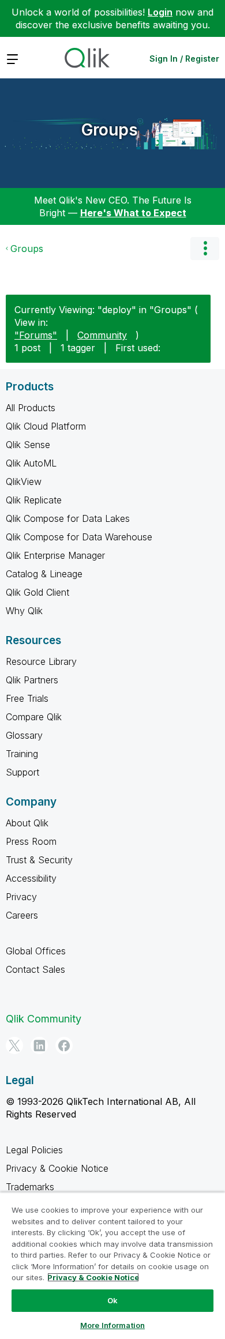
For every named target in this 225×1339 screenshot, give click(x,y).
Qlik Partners (32, 680)
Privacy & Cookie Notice (57, 1168)
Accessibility (31, 878)
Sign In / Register (184, 58)
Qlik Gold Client (37, 592)
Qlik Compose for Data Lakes (68, 518)
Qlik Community (43, 1019)
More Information (112, 1325)
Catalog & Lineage (44, 574)
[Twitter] (14, 1045)
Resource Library (41, 661)
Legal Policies (34, 1150)
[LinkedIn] (39, 1045)
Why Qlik (24, 610)
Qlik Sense (28, 444)
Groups (109, 130)
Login (160, 12)
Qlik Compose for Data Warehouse (79, 537)
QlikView (24, 481)
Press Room (31, 841)
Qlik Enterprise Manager (55, 555)
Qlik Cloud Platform (46, 426)
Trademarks (30, 1187)
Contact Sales (35, 969)
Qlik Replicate (34, 500)
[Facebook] (64, 1045)
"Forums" (35, 335)
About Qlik (27, 823)
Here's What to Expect (133, 213)
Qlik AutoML (31, 463)
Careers (22, 915)
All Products (30, 407)
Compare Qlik (34, 717)
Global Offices (36, 951)
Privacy (21, 896)
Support (22, 772)
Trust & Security (39, 860)
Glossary (24, 735)
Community (102, 335)
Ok (112, 1300)
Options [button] (204, 248)
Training (22, 753)
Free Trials (27, 698)
